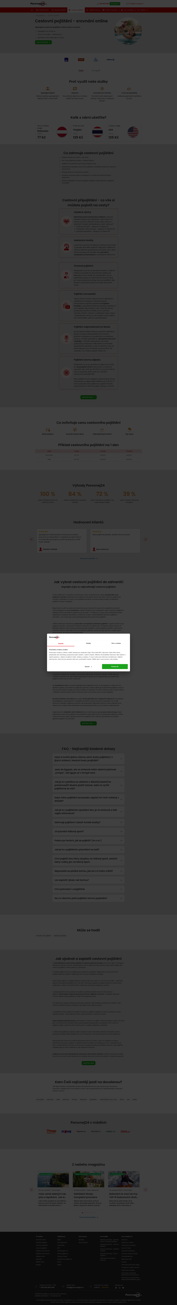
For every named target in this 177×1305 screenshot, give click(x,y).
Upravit (87, 666)
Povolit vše (114, 666)
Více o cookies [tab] (116, 643)
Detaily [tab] (88, 643)
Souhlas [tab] (61, 643)
